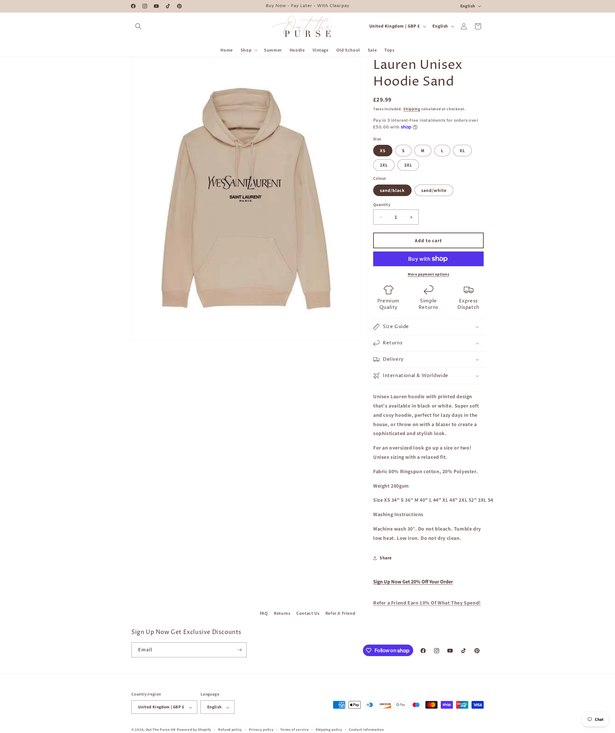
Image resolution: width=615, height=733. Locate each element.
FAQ (264, 613)
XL (462, 150)
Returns (282, 613)
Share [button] (386, 558)
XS (383, 150)
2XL (384, 165)
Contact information (366, 729)
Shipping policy (329, 729)
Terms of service (294, 729)
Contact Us (307, 613)
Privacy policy (261, 729)
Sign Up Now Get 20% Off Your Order (413, 581)
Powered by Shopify (194, 730)
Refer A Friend (340, 613)
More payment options (428, 274)
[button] (138, 26)
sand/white (434, 190)
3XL (408, 165)
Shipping (411, 108)
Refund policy (230, 729)
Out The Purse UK (161, 730)
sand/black (392, 190)
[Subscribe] (239, 649)
